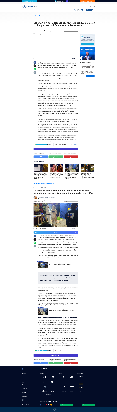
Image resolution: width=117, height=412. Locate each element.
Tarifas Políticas (25, 404)
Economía (41, 9)
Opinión (57, 9)
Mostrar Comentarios (55, 149)
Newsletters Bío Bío (60, 1)
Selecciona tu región (28, 1)
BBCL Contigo (70, 9)
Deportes (46, 9)
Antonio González (42, 196)
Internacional (35, 9)
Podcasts (24, 9)
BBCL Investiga (63, 9)
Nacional (29, 9)
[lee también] (43, 265)
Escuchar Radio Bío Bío (87, 1)
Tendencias (52, 9)
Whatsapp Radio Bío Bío (89, 405)
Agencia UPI (37, 28)
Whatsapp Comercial (67, 404)
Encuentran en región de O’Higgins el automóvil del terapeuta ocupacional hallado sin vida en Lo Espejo (61, 309)
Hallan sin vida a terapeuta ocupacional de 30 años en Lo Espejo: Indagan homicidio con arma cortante (62, 263)
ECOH (43, 293)
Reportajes (24, 396)
